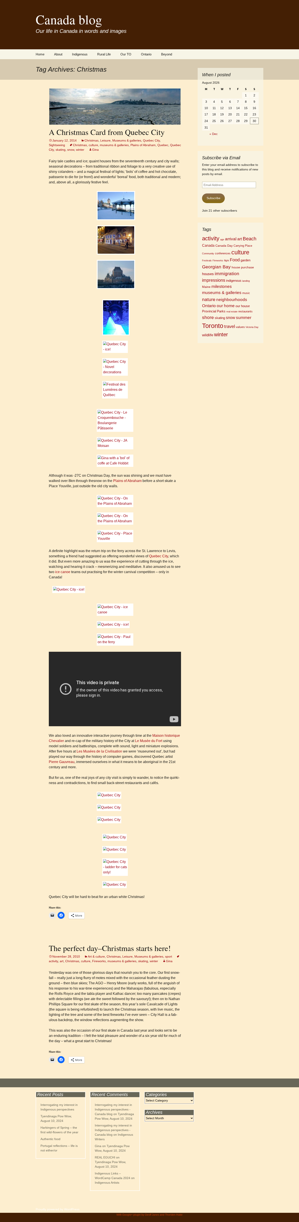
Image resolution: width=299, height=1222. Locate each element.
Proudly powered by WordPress (57, 1209)
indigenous (233, 280)
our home (226, 305)
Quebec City (151, 140)
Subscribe (213, 198)
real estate (231, 311)
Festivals (207, 260)
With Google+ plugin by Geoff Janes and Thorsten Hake (149, 1214)
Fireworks (99, 961)
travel (229, 326)
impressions (213, 280)
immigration (227, 273)
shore (208, 317)
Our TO (125, 54)
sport (168, 956)
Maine (206, 287)
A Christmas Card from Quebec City (107, 132)
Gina (95, 149)
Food (235, 259)
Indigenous (80, 54)
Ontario (146, 54)
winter (80, 149)
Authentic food (50, 1139)
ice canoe (62, 572)
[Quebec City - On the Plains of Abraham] (115, 501)
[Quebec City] (115, 795)
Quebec (162, 145)
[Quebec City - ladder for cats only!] (115, 867)
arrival (230, 239)
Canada (208, 245)
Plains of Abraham (143, 145)
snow (70, 149)
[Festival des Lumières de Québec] (115, 317)
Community (208, 253)
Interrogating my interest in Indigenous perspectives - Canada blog (113, 1109)
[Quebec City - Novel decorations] (115, 367)
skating (60, 149)
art (61, 961)
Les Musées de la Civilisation (99, 751)
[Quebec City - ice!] (115, 347)
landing (246, 281)
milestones (221, 286)
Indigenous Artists (107, 1182)
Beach (249, 238)
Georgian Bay (216, 266)
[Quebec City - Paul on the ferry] (115, 639)
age (222, 239)
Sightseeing (57, 145)
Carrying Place (243, 245)
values (240, 327)
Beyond (166, 54)
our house (243, 306)
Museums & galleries (126, 140)
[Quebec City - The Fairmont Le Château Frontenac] (115, 205)
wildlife (207, 335)
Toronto (212, 325)
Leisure (105, 140)
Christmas (91, 140)
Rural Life (104, 54)
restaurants (245, 311)
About (58, 54)
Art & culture (96, 956)
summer (243, 317)
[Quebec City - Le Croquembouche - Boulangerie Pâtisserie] (115, 420)
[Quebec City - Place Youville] (115, 536)
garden (245, 260)
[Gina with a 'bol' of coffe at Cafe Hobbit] (115, 461)
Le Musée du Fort (148, 741)
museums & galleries (114, 145)
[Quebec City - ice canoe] (115, 610)
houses (208, 274)
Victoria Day (252, 327)
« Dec (213, 134)
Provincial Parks (213, 311)
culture (93, 145)
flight (226, 260)
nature (208, 299)
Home (40, 54)
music (246, 293)
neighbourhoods (231, 299)
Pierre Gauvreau (61, 762)
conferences (222, 253)
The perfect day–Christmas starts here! (110, 948)
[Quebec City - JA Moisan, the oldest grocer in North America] (115, 443)
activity (210, 238)
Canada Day (224, 245)
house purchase (243, 267)
